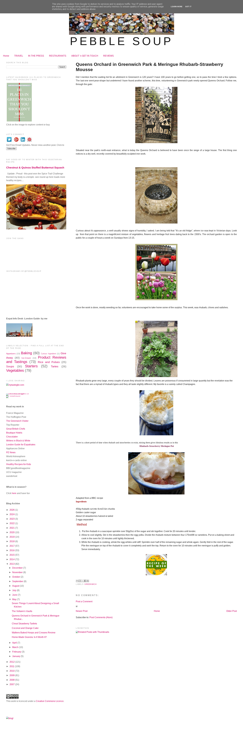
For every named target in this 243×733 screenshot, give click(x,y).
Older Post (231, 611)
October (16, 577)
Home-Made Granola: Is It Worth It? (29, 637)
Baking (26, 353)
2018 (12, 541)
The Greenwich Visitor (17, 421)
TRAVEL (18, 56)
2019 (12, 537)
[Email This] (77, 580)
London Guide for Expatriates (20, 444)
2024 (12, 514)
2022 (12, 523)
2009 (12, 675)
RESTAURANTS (57, 56)
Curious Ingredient (48, 354)
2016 (12, 550)
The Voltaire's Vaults (22, 611)
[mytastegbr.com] (15, 385)
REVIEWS (108, 56)
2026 (12, 510)
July (14, 590)
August (16, 586)
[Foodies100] (13, 396)
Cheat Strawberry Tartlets (24, 623)
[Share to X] (82, 580)
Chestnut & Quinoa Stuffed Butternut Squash (35, 167)
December (17, 568)
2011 (12, 666)
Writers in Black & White (18, 440)
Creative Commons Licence (50, 701)
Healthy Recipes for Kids (18, 464)
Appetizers (11, 353)
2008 (12, 680)
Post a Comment (84, 601)
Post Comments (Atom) (100, 617)
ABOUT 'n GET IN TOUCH (84, 56)
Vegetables (15, 370)
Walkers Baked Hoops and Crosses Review (33, 632)
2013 (12, 564)
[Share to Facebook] (85, 580)
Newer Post (81, 611)
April (14, 643)
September (18, 581)
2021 (12, 528)
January (16, 656)
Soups (10, 366)
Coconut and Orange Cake (25, 628)
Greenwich (91, 584)
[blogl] (9, 718)
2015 (12, 555)
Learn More (176, 6)
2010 (12, 671)
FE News (10, 452)
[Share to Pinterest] (87, 580)
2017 (12, 546)
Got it (188, 6)
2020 (12, 532)
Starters (31, 366)
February (17, 652)
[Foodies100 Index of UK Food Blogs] (17, 393)
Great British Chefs (15, 429)
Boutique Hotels (14, 433)
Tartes (54, 366)
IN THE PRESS (36, 56)
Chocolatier (12, 436)
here (14, 493)
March (15, 647)
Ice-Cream (26, 358)
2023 (12, 519)
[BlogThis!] (79, 580)
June (15, 595)
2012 (12, 662)
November (17, 572)
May (14, 599)
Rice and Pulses (49, 362)
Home (6, 56)
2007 (12, 684)
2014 (12, 559)
